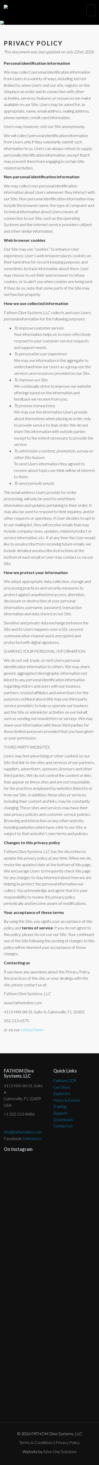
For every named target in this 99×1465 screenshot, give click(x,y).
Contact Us (63, 1125)
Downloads (63, 1119)
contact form (32, 1029)
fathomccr (32, 1138)
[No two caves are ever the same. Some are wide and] (49, 1306)
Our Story (62, 1087)
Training (59, 1106)
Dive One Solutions (60, 1451)
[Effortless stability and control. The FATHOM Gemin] (49, 1225)
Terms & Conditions (36, 1442)
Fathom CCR (64, 1080)
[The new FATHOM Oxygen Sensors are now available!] (49, 1376)
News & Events (66, 1100)
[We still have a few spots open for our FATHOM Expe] (49, 1174)
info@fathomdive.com (23, 1131)
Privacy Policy (68, 1442)
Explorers (61, 1093)
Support (60, 1112)
